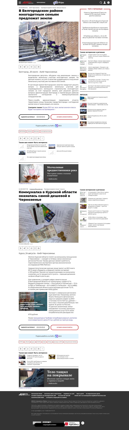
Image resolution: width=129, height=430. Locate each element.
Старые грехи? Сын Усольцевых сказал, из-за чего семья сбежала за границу (98, 56)
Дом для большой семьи (64, 151)
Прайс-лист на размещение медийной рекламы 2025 (90, 395)
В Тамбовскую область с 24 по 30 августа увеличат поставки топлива (95, 36)
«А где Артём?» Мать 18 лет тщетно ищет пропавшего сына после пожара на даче (98, 194)
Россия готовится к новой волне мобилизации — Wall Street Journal (98, 104)
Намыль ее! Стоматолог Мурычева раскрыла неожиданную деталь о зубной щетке (98, 212)
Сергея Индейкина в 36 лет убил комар (97, 116)
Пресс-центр (80, 393)
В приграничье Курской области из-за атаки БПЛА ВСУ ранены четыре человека (95, 44)
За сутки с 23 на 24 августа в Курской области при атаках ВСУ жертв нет (95, 21)
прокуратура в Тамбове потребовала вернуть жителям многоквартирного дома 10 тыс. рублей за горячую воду (52, 319)
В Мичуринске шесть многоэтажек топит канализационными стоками (65, 357)
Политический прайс (37, 397)
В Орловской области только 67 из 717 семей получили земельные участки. (37, 146)
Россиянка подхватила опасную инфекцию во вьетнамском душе (97, 122)
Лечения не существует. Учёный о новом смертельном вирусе (98, 199)
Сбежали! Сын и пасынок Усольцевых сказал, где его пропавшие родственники (99, 225)
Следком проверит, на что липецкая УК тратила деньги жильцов (35, 357)
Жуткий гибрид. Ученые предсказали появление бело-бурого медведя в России (99, 62)
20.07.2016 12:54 (23, 7)
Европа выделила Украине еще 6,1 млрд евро (98, 97)
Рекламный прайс (36, 393)
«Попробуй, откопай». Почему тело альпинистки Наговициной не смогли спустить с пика (98, 81)
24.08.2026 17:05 (23, 189)
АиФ (34, 62)
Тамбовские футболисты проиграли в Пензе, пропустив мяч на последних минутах (95, 29)
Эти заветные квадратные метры (36, 157)
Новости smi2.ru (25, 183)
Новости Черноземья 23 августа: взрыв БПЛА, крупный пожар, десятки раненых (95, 14)
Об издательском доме (93, 393)
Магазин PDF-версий (64, 395)
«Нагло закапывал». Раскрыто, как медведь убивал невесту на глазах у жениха (98, 68)
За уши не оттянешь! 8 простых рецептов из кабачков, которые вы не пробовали (99, 75)
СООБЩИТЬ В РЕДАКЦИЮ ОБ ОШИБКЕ (56, 397)
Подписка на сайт (69, 393)
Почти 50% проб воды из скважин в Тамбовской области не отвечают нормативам (37, 363)
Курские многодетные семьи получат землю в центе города (66, 145)
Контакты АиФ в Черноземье (52, 393)
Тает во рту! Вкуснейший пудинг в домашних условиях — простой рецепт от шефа (98, 206)
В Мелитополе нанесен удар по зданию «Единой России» (97, 110)
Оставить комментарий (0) (64, 117)
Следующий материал (49, 424)
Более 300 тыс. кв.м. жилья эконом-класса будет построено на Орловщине (52, 108)
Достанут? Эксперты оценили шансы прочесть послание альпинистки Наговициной (99, 87)
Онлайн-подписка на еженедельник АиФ (43, 395)
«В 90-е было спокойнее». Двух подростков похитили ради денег (98, 218)
